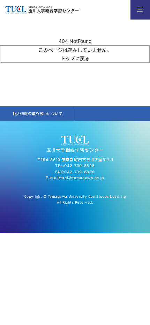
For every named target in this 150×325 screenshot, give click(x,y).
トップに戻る (75, 58)
